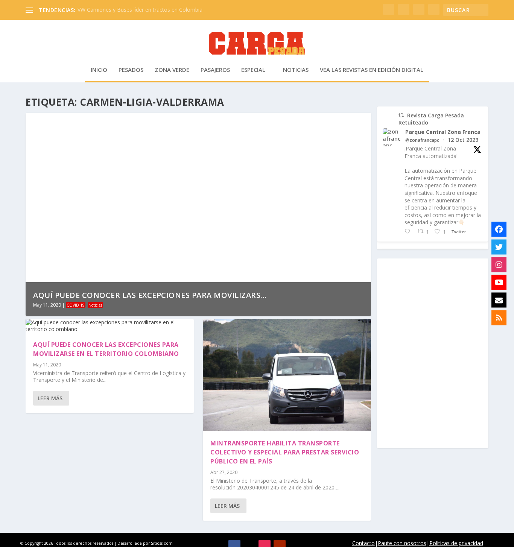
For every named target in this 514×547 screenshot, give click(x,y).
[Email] (498, 300)
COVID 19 (76, 305)
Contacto (363, 543)
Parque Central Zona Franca (443, 132)
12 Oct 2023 (463, 139)
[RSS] (498, 317)
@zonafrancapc (422, 140)
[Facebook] (498, 229)
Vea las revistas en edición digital (371, 70)
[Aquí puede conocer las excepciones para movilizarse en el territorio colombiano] (110, 326)
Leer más (50, 398)
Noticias (296, 70)
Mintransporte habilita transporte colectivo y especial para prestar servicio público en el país (284, 452)
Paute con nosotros (402, 543)
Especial (253, 70)
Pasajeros (215, 70)
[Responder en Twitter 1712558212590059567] (409, 231)
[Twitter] (498, 247)
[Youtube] (498, 282)
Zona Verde (172, 70)
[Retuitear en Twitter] (401, 115)
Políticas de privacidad (456, 543)
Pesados (131, 70)
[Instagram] (498, 264)
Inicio (99, 70)
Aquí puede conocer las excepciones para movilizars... (150, 295)
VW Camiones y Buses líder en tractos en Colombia (140, 9)
